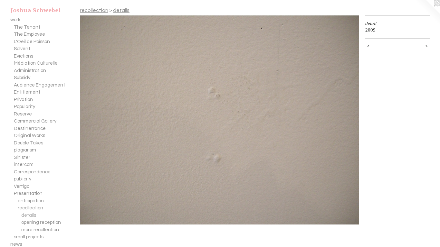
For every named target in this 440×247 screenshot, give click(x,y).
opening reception (41, 222)
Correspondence (32, 171)
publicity (22, 179)
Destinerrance (30, 128)
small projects (28, 236)
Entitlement (27, 92)
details (28, 215)
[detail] (219, 119)
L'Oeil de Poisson (32, 41)
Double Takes (28, 143)
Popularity (24, 106)
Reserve (23, 114)
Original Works (29, 135)
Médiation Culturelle (36, 63)
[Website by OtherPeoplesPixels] (427, 13)
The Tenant (27, 27)
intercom (23, 164)
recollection (30, 208)
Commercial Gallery (35, 121)
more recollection (40, 229)
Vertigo (21, 186)
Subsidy (22, 77)
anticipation (31, 200)
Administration (30, 70)
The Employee (29, 34)
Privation (23, 99)
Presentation (28, 193)
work (15, 19)
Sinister (22, 157)
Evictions (23, 56)
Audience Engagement (39, 85)
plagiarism (25, 150)
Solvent (22, 48)
